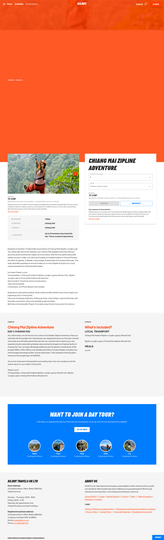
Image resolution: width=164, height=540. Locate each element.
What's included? (13, 211)
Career (102, 497)
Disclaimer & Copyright (142, 512)
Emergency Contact (93, 499)
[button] (120, 177)
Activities (19, 4)
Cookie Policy (105, 512)
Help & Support (113, 497)
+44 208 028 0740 (21, 523)
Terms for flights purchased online (99, 509)
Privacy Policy (92, 512)
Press (132, 497)
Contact (124, 497)
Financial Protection (122, 512)
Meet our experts (145, 497)
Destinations (32, 4)
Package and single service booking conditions (136, 509)
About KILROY (91, 497)
